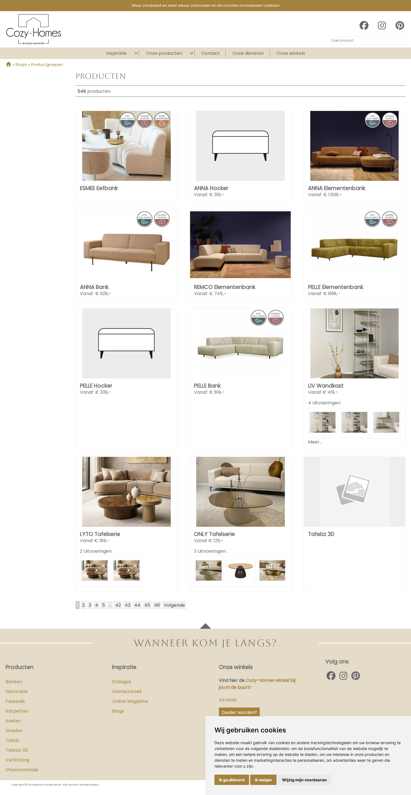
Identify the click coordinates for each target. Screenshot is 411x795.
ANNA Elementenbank (336, 188)
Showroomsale (22, 769)
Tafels (12, 740)
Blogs (118, 711)
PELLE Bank (207, 386)
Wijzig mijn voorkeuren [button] (304, 779)
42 (118, 605)
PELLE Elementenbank (335, 287)
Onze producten (164, 53)
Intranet (228, 700)
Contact (210, 53)
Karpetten (17, 711)
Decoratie (17, 691)
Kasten (13, 721)
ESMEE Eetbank (99, 188)
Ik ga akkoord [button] (232, 779)
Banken (14, 681)
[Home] (8, 64)
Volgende (174, 605)
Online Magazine (130, 701)
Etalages (121, 681)
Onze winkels (291, 53)
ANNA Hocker (211, 188)
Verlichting (17, 760)
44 (137, 605)
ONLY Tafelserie (214, 534)
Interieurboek (127, 691)
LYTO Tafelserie (100, 534)
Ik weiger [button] (263, 779)
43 (127, 605)
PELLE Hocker (96, 386)
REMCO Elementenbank (224, 287)
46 (157, 605)
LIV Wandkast (326, 386)
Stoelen (14, 730)
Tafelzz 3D (321, 534)
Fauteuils (15, 701)
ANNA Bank (94, 287)
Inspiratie (116, 53)
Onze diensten (248, 53)
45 (147, 605)
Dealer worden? (239, 712)
